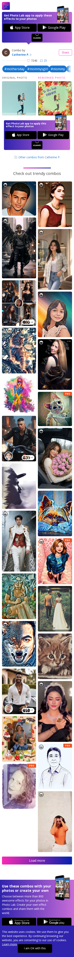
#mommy (58, 69)
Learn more (9, 944)
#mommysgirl (37, 69)
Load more (37, 860)
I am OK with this (35, 948)
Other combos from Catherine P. (39, 157)
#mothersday (14, 69)
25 (45, 60)
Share (65, 52)
